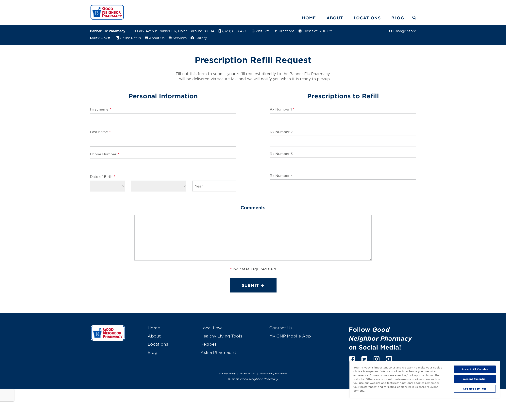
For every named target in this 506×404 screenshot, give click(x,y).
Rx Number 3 (281, 153)
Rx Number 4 (281, 175)
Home (309, 17)
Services (180, 38)
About (335, 17)
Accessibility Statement (273, 373)
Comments (253, 207)
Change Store (404, 31)
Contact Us (281, 327)
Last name (100, 131)
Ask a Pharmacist (218, 352)
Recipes (208, 344)
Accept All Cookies (474, 369)
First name (100, 109)
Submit (250, 285)
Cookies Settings (474, 388)
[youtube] (388, 358)
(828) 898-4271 (234, 31)
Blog (397, 17)
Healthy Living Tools (221, 336)
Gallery (200, 38)
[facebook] (352, 358)
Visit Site (262, 31)
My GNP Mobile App (290, 336)
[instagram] (376, 358)
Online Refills (130, 38)
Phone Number (104, 154)
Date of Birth (102, 176)
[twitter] (364, 358)
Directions (286, 31)
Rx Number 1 (282, 109)
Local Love (211, 327)
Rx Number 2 (281, 131)
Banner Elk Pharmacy (107, 31)
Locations (367, 17)
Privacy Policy (227, 373)
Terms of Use (247, 373)
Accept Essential (474, 379)
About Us (156, 38)
